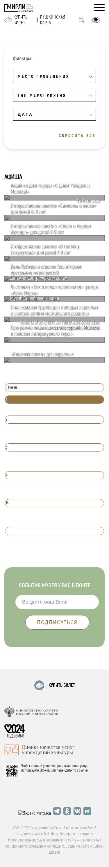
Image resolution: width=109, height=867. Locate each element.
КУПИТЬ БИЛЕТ (62, 685)
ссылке (82, 770)
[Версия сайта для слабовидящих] (96, 20)
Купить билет (21, 20)
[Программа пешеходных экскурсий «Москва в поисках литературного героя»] (54, 341)
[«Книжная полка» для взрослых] (54, 361)
